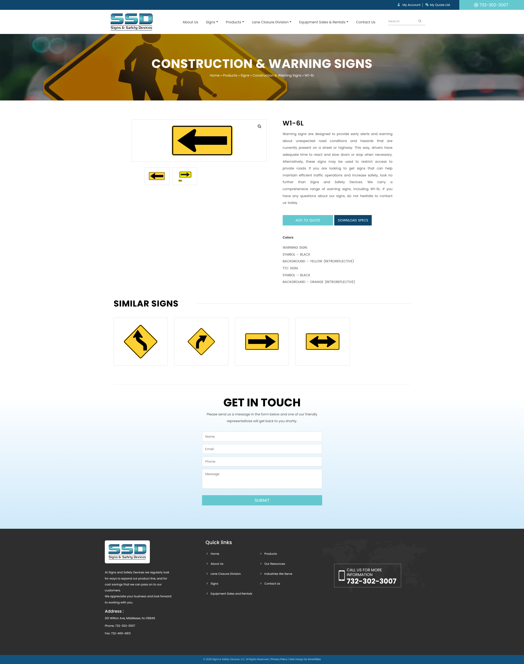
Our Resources (274, 564)
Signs (210, 22)
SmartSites (314, 659)
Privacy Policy (279, 659)
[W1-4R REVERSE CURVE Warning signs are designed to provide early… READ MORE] (141, 341)
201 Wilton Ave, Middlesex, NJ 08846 (130, 618)
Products (233, 22)
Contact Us (365, 22)
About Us (190, 22)
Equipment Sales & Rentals (322, 22)
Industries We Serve (278, 574)
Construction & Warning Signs (277, 75)
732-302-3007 (125, 626)
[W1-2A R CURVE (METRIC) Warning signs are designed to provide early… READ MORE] (201, 341)
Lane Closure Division (270, 22)
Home (215, 75)
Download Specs (353, 220)
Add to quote (308, 220)
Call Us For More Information (371, 576)
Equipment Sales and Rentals (231, 594)
